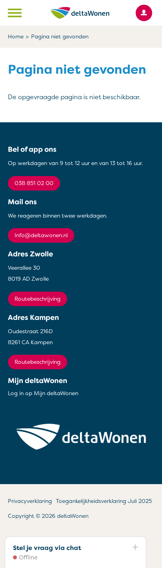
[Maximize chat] (135, 547)
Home (16, 36)
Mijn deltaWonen (37, 380)
